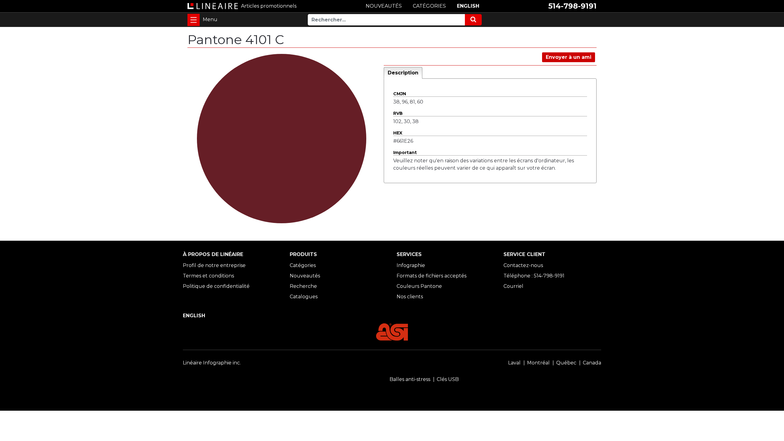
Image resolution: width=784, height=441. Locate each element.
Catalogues (304, 297)
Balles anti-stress (410, 379)
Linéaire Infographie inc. (212, 363)
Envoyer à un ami (568, 57)
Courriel (513, 286)
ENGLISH (468, 6)
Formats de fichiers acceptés (431, 276)
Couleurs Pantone (419, 286)
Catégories (303, 265)
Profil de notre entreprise (214, 265)
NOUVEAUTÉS (384, 6)
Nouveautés (305, 276)
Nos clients (410, 297)
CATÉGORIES (429, 6)
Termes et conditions (208, 276)
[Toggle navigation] (193, 20)
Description (403, 73)
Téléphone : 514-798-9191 (533, 276)
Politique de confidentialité (216, 286)
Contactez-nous (523, 265)
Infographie (411, 265)
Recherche (303, 286)
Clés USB (448, 379)
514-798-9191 (572, 6)
